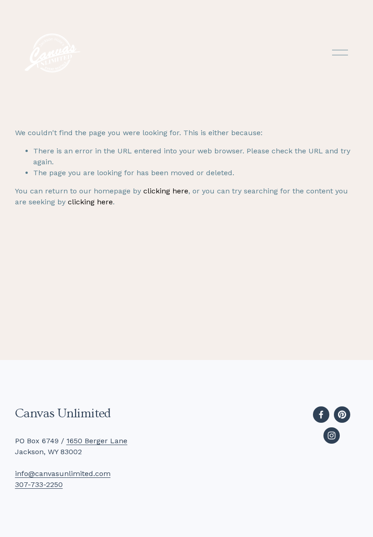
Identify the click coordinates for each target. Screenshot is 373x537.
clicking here (165, 191)
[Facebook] (321, 414)
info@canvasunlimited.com (63, 473)
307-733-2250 (39, 484)
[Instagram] (331, 435)
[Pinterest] (342, 414)
